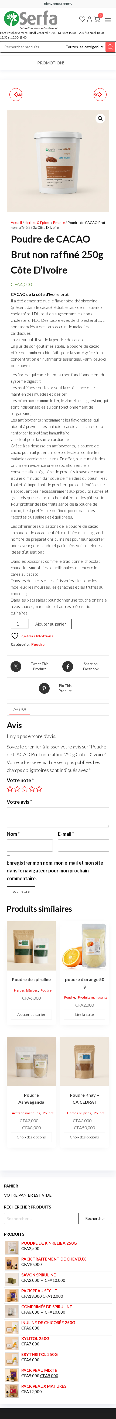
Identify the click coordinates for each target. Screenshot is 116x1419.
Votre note (20, 780)
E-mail (66, 834)
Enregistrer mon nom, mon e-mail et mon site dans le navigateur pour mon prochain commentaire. (55, 870)
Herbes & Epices (37, 222)
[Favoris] (82, 19)
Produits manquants (92, 997)
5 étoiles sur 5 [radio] (39, 789)
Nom (13, 834)
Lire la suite (84, 1014)
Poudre (59, 222)
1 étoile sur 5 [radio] (10, 789)
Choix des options (31, 1137)
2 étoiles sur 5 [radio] (17, 789)
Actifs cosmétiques (26, 1113)
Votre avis (19, 802)
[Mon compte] (89, 19)
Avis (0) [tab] (19, 709)
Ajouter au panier (50, 624)
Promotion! (50, 62)
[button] (108, 20)
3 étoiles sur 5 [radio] (24, 789)
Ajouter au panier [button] (31, 1014)
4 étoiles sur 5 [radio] (32, 789)
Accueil (16, 222)
